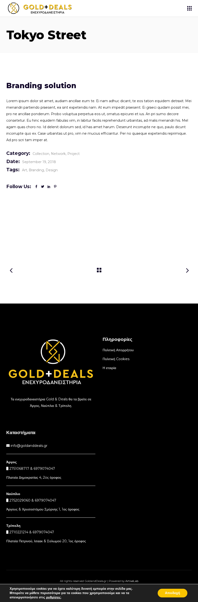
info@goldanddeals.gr (28, 445)
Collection (41, 154)
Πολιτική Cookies (116, 359)
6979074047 (45, 500)
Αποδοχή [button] (172, 593)
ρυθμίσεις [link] (53, 597)
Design (52, 170)
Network (58, 154)
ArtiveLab (131, 581)
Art (24, 170)
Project (73, 154)
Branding (36, 170)
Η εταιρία (109, 368)
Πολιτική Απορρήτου (118, 350)
